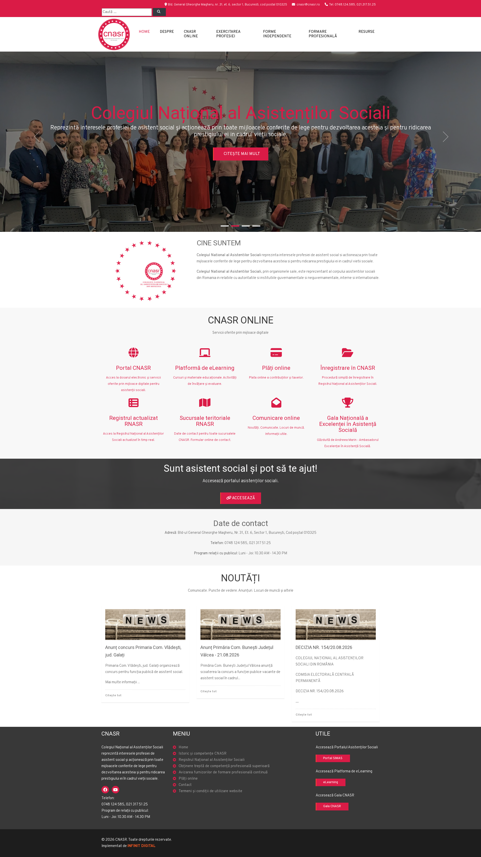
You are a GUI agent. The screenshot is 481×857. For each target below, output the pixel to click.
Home (144, 32)
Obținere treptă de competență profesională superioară (224, 766)
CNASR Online (191, 34)
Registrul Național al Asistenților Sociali (212, 760)
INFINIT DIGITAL (142, 846)
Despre (167, 32)
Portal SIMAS (332, 758)
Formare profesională (323, 34)
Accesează (243, 498)
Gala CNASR (332, 806)
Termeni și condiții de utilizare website (210, 791)
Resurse (366, 32)
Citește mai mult (242, 153)
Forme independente (277, 34)
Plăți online (188, 778)
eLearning (330, 782)
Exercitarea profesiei (228, 34)
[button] (36, 142)
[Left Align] (159, 12)
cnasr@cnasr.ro (308, 5)
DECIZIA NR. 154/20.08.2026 (324, 647)
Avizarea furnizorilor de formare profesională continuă (223, 772)
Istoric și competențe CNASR (202, 753)
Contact (185, 785)
